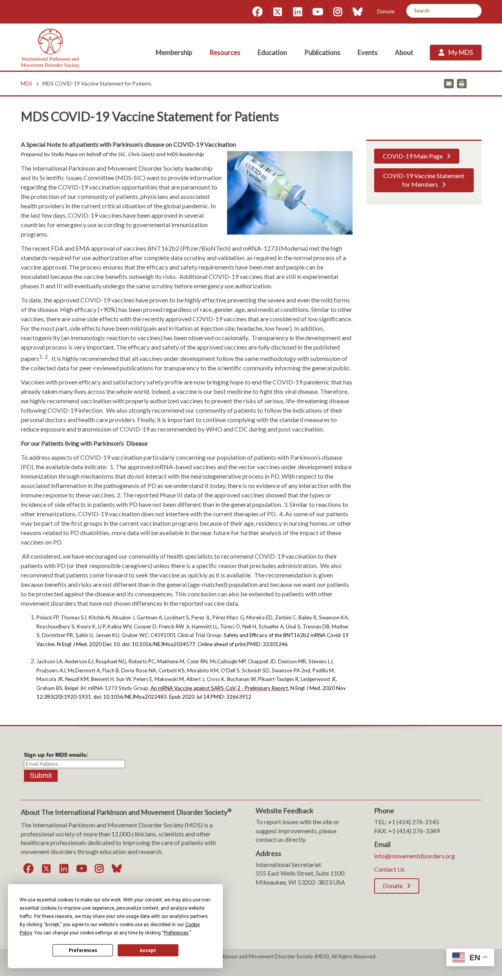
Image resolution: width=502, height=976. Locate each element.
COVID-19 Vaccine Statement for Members (423, 180)
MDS (26, 83)
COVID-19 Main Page (413, 156)
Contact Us (389, 869)
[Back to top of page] (426, 957)
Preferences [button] (176, 933)
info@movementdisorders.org (414, 855)
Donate (386, 11)
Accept (148, 950)
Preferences (83, 950)
